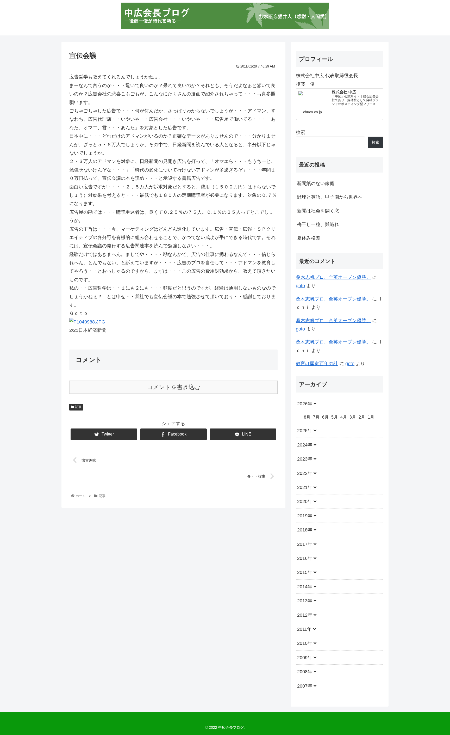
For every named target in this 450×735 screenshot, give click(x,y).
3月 (352, 417)
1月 (371, 417)
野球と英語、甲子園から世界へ (329, 197)
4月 (343, 417)
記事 (78, 407)
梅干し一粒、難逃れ (318, 224)
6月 (325, 417)
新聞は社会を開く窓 (318, 210)
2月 (362, 417)
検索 (300, 132)
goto (300, 285)
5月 (334, 417)
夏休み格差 (308, 238)
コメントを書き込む (173, 387)
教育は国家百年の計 (317, 363)
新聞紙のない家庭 (315, 183)
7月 (316, 417)
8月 (307, 417)
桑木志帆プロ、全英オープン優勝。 (333, 277)
